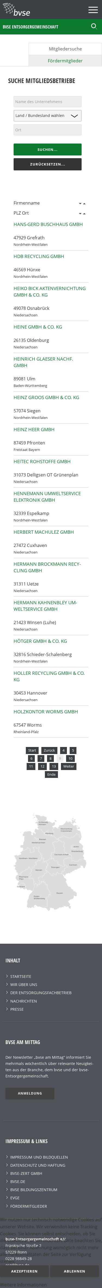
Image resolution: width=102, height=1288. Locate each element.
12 (42, 766)
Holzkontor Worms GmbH (46, 711)
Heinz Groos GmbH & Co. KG (46, 397)
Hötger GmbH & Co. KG (40, 641)
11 (31, 766)
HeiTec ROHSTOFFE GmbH (42, 461)
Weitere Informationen (23, 1285)
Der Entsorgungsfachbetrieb (41, 992)
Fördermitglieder (65, 61)
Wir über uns (23, 984)
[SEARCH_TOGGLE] (94, 26)
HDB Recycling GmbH (39, 256)
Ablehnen (74, 1271)
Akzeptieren (24, 1271)
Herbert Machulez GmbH (44, 532)
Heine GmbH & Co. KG (38, 327)
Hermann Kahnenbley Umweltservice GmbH (45, 605)
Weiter (68, 766)
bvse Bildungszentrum (33, 1189)
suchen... (48, 149)
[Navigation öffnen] (93, 11)
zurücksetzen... (47, 164)
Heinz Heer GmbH (34, 429)
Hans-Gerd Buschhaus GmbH (48, 224)
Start (32, 750)
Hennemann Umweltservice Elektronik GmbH (47, 496)
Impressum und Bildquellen (39, 1157)
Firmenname (27, 203)
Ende (51, 774)
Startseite (20, 976)
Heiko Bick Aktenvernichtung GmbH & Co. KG (50, 291)
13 (54, 766)
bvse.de (17, 1181)
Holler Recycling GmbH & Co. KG (49, 676)
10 (70, 758)
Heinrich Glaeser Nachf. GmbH (43, 362)
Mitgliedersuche (65, 49)
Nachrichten (23, 1001)
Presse (17, 1009)
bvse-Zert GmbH (26, 1173)
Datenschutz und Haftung (37, 1165)
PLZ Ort (21, 213)
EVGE (15, 1197)
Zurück (49, 750)
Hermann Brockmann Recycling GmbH (47, 567)
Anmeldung (30, 1093)
